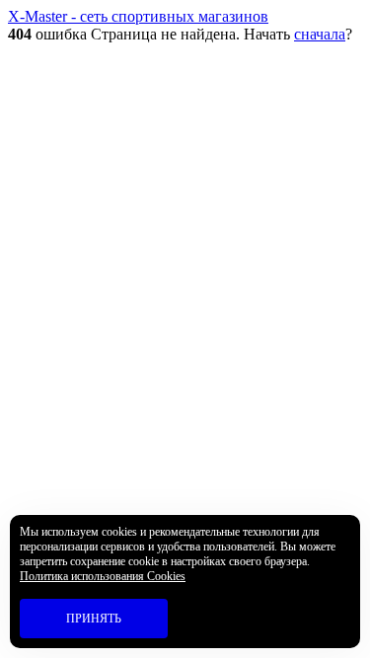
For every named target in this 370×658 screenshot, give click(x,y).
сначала (319, 34)
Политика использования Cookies (102, 576)
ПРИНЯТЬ (93, 618)
